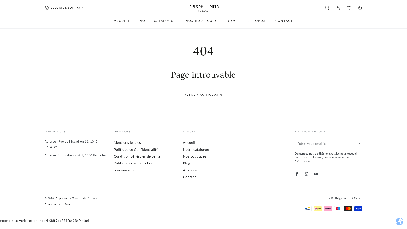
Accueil (189, 142)
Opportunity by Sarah (58, 204)
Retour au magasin (203, 94)
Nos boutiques (194, 156)
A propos (190, 170)
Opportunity (63, 198)
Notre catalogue (196, 149)
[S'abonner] (360, 143)
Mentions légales (127, 142)
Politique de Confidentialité (136, 149)
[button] (327, 8)
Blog (186, 163)
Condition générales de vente (137, 156)
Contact (189, 177)
